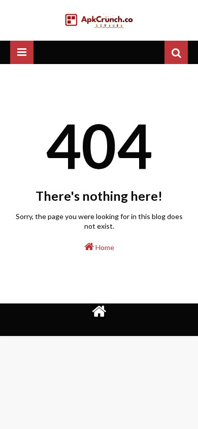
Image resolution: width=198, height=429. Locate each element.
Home (104, 247)
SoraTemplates (6, 330)
